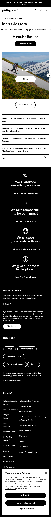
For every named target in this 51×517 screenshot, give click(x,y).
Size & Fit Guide (14, 356)
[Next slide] (49, 75)
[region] (25, 492)
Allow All (25, 495)
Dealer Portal (25, 406)
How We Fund (9, 445)
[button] (25, 119)
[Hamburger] (46, 10)
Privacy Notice (25, 411)
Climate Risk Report (28, 425)
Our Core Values (10, 409)
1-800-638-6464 (33, 375)
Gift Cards (8, 456)
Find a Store (8, 461)
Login (33, 364)
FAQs (9, 349)
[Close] (46, 473)
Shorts (4, 29)
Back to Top (24, 104)
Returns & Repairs (15, 364)
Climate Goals (9, 431)
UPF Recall (23, 446)
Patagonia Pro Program (29, 401)
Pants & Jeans (16, 29)
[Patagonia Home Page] (10, 10)
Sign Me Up (12, 326)
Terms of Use (25, 430)
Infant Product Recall (28, 452)
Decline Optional (25, 503)
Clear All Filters (25, 43)
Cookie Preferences (12, 380)
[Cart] (41, 10)
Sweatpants (40, 29)
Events (6, 451)
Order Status (27, 349)
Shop (25, 75)
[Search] (35, 10)
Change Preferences (25, 509)
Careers (23, 436)
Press (21, 441)
